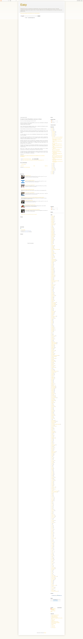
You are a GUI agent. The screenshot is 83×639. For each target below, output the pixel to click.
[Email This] (34, 158)
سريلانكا (52, 533)
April (53, 166)
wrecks (52, 453)
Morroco (52, 351)
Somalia (52, 405)
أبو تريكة (52, 457)
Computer (52, 257)
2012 (52, 128)
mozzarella (52, 353)
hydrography (53, 306)
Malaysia (52, 341)
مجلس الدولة (52, 577)
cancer (52, 247)
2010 (52, 130)
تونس (52, 512)
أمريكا (52, 464)
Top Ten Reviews (53, 623)
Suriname (52, 414)
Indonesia (52, 312)
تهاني (52, 511)
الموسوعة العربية (53, 627)
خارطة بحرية (52, 522)
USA (52, 446)
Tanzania (52, 418)
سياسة (52, 536)
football (52, 287)
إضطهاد (52, 468)
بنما (51, 501)
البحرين (52, 481)
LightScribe (52, 620)
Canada (52, 246)
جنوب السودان (53, 516)
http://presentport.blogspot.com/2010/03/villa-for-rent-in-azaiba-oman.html (30, 13)
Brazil (52, 241)
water (52, 450)
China (52, 255)
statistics (52, 411)
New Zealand (53, 361)
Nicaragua (52, 363)
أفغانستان (52, 462)
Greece (52, 293)
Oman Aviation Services (54, 371)
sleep (52, 404)
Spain (52, 407)
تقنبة (51, 508)
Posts (52, 120)
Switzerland (52, 415)
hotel (52, 301)
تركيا (51, 506)
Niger (52, 364)
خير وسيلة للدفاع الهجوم (28, 175)
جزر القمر (52, 514)
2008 (52, 172)
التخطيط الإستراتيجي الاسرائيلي (29, 200)
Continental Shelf (53, 260)
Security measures (53, 397)
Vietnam (52, 449)
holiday (52, 299)
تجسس (52, 504)
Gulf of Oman (53, 295)
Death (52, 266)
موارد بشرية (52, 587)
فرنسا (52, 554)
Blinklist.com (60, 595)
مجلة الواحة (52, 575)
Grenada (52, 294)
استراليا (52, 472)
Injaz (52, 315)
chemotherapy (53, 253)
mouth (52, 352)
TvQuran (52, 624)
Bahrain (52, 232)
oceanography (53, 367)
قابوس (52, 557)
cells (52, 250)
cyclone (52, 264)
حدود (51, 518)
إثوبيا (51, 466)
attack (52, 227)
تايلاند (52, 503)
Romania (52, 392)
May (52, 165)
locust (52, 339)
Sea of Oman (53, 396)
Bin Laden (52, 236)
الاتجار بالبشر (53, 480)
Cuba (52, 263)
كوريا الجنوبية (53, 567)
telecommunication (53, 421)
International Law (53, 316)
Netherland (52, 360)
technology (52, 420)
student (52, 413)
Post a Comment (24, 164)
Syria (52, 416)
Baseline (52, 235)
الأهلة (52, 478)
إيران (52, 470)
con (51, 258)
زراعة (52, 528)
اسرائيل (52, 474)
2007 (52, 173)
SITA (52, 403)
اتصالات (52, 471)
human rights (53, 303)
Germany (52, 292)
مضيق (52, 584)
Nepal (52, 359)
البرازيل (52, 482)
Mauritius (52, 344)
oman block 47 (53, 372)
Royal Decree (53, 393)
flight (52, 286)
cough (52, 262)
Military (52, 348)
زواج (51, 531)
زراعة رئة (52, 529)
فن (51, 556)
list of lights (52, 338)
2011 (52, 129)
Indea (52, 309)
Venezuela (52, 447)
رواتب (52, 525)
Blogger (45, 632)
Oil (51, 368)
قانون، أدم (52, 559)
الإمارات (52, 479)
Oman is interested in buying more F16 (57, 156)
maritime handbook (53, 343)
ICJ (51, 307)
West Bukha (52, 452)
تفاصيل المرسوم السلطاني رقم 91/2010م (57, 155)
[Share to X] (36, 158)
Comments (53, 122)
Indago (52, 308)
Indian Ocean (53, 311)
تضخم (52, 507)
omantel (52, 373)
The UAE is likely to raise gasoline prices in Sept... (56, 139)
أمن (51, 465)
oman (52, 369)
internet (52, 317)
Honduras (52, 300)
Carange (52, 248)
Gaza (52, 290)
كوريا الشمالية (53, 568)
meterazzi (52, 346)
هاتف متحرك (52, 588)
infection (52, 313)
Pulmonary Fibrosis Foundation (55, 622)
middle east (52, 347)
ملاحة (52, 586)
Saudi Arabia (53, 395)
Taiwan (52, 417)
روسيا (52, 526)
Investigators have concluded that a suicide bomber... (56, 152)
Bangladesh (53, 234)
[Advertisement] (37, 113)
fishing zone (53, 284)
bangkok (52, 233)
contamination (53, 259)
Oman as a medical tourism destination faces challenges (32, 209)
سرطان (52, 532)
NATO (52, 357)
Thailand (52, 423)
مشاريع (52, 582)
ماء (51, 573)
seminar (52, 398)
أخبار (51, 458)
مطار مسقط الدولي (53, 585)
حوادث (52, 521)
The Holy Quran (53, 426)
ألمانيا (52, 463)
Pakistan (52, 374)
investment (52, 318)
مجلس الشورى (53, 578)
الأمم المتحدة (52, 477)
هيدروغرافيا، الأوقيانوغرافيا (54, 591)
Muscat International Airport (54, 355)
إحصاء (52, 467)
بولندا (52, 502)
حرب (52, 519)
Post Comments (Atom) (27, 167)
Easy (23, 4)
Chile (52, 254)
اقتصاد (52, 476)
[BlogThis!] (35, 158)
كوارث (52, 566)
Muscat (52, 354)
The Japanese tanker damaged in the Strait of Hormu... (57, 154)
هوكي (52, 589)
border (52, 238)
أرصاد (52, 459)
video (52, 448)
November (53, 132)
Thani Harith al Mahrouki (54, 609)
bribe (52, 242)
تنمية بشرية (52, 510)
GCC (52, 291)
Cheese (52, 252)
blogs (52, 237)
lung (51, 340)
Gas (51, 289)
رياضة (52, 527)
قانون (52, 558)
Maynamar (52, 345)
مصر (51, 583)
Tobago (52, 428)
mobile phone (53, 350)
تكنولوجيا (52, 509)
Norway (52, 366)
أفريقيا (52, 461)
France (52, 288)
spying (52, 409)
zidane (52, 455)
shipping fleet (53, 400)
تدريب (52, 505)
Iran (51, 319)
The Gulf (52, 425)
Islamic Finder (53, 619)
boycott (52, 240)
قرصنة (52, 560)
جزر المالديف (53, 515)
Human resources (53, 302)
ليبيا (51, 571)
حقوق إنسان (52, 520)
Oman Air (52, 370)
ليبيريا (52, 572)
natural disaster (53, 358)
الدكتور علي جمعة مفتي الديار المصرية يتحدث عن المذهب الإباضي (29, 214)
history (52, 298)
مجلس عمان (52, 579)
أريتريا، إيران (52, 460)
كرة (51, 564)
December (53, 131)
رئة (51, 524)
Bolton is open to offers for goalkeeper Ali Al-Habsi (27, 189)
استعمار (52, 473)
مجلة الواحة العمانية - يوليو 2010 (56, 149)
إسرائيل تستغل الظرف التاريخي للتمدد (29, 180)
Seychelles (52, 399)
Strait (52, 412)
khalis (54, 595)
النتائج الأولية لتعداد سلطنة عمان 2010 (29, 192)
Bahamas (52, 231)
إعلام (51, 469)
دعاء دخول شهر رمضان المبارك (56, 150)
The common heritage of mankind (55, 424)
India (52, 310)
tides (52, 427)
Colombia (52, 256)
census (52, 251)
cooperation (52, 261)
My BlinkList (55, 599)
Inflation (52, 314)
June (53, 164)
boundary (52, 239)
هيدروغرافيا (52, 590)
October (53, 133)
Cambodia (52, 245)
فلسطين (52, 555)
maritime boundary (53, 342)
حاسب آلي (52, 517)
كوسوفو (52, 569)
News (52, 362)
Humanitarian (53, 305)
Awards (52, 229)
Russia (52, 394)
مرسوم (52, 580)
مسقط (52, 581)
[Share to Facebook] (37, 158)
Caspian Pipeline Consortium (55, 249)
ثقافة (52, 513)
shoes (52, 401)
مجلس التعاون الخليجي (54, 576)
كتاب (52, 563)
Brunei (52, 243)
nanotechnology (53, 356)
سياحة (52, 535)
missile (52, 349)
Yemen (52, 454)
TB (51, 419)
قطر (51, 561)
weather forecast (53, 451)
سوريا (52, 534)
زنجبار (52, 530)
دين (51, 523)
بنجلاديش (52, 500)
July (52, 163)
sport (52, 408)
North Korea (53, 365)
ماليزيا (52, 574)
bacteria (52, 230)
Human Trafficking (53, 304)
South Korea (53, 406)
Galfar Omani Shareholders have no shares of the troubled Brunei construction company (32, 197)
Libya (52, 337)
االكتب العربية (53, 625)
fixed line (52, 285)
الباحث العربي (53, 626)
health (52, 297)
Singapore (52, 402)
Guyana (52, 296)
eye (51, 282)
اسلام (52, 475)
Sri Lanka (52, 410)
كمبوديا (52, 565)
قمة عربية (52, 562)
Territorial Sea (53, 422)
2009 (52, 171)
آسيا (51, 456)
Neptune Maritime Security (54, 621)
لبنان (52, 570)
